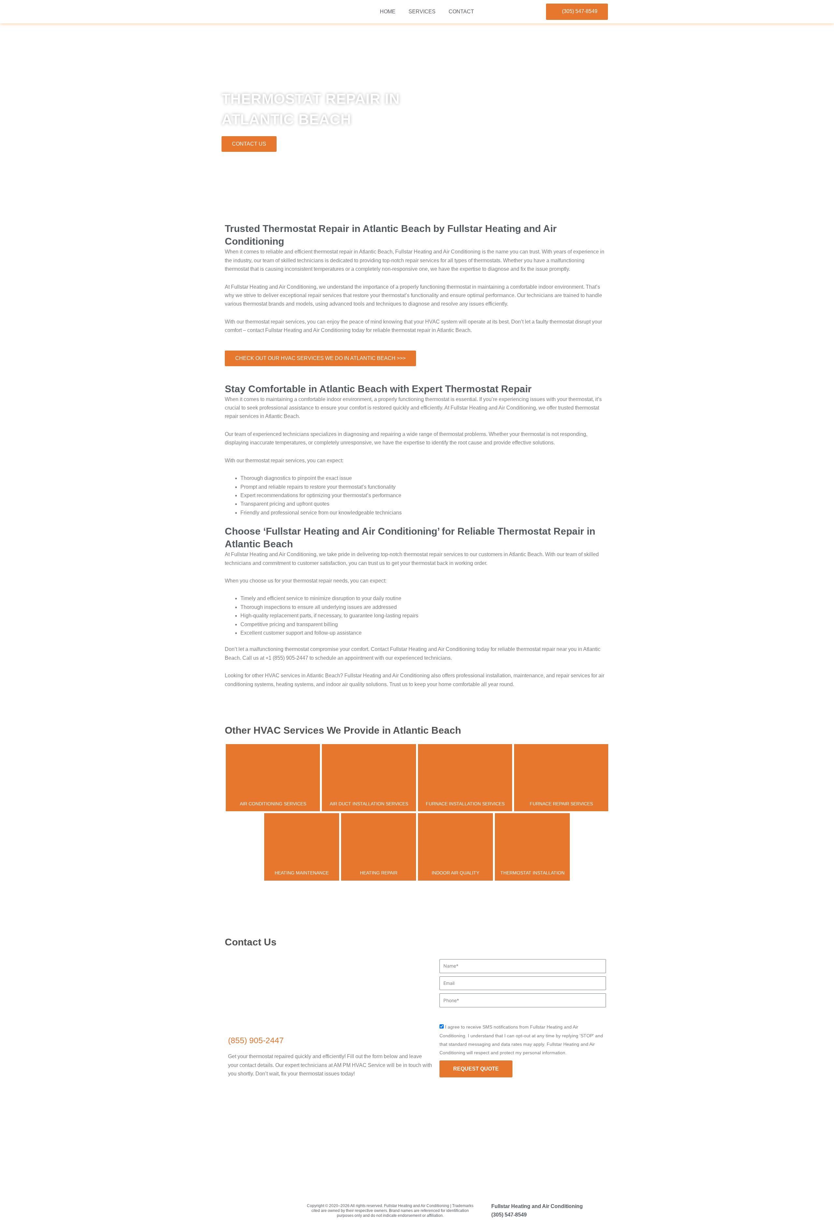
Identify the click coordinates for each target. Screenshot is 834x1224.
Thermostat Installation (532, 872)
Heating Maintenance (302, 872)
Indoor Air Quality (455, 872)
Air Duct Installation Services (369, 803)
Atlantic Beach (253, 204)
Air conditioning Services (273, 803)
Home (387, 11)
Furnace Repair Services (561, 803)
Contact (461, 11)
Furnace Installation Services (465, 803)
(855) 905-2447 (256, 1040)
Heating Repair (378, 872)
